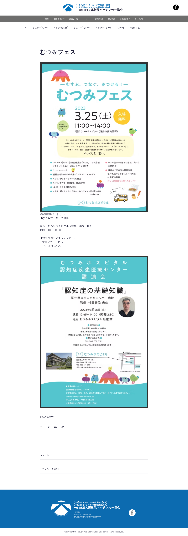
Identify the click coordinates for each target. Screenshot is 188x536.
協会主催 (135, 28)
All (26, 28)
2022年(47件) (40, 28)
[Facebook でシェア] (41, 427)
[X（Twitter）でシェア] (48, 427)
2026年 (121, 28)
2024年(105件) (82, 28)
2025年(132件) (103, 28)
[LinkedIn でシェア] (55, 427)
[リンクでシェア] (62, 427)
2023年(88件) (60, 28)
